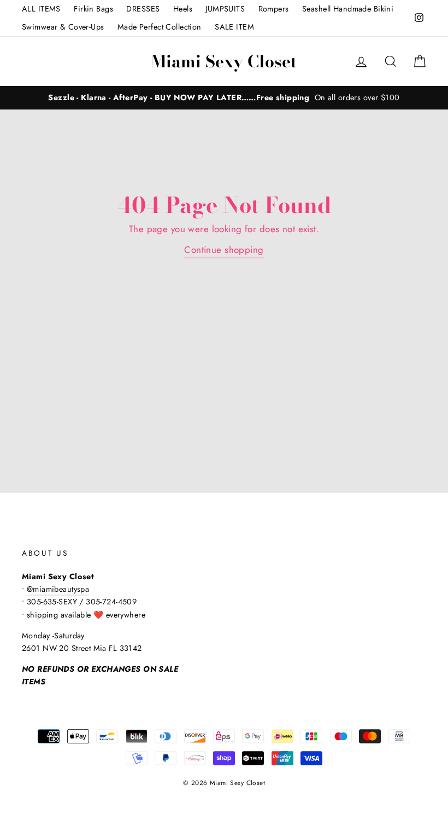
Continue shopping (223, 249)
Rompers (273, 8)
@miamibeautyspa (58, 589)
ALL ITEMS (41, 8)
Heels (182, 8)
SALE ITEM (234, 26)
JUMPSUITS (225, 8)
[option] (224, 97)
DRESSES (143, 8)
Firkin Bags (93, 8)
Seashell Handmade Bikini (347, 8)
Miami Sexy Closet (224, 61)
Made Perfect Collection (159, 26)
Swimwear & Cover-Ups (63, 26)
